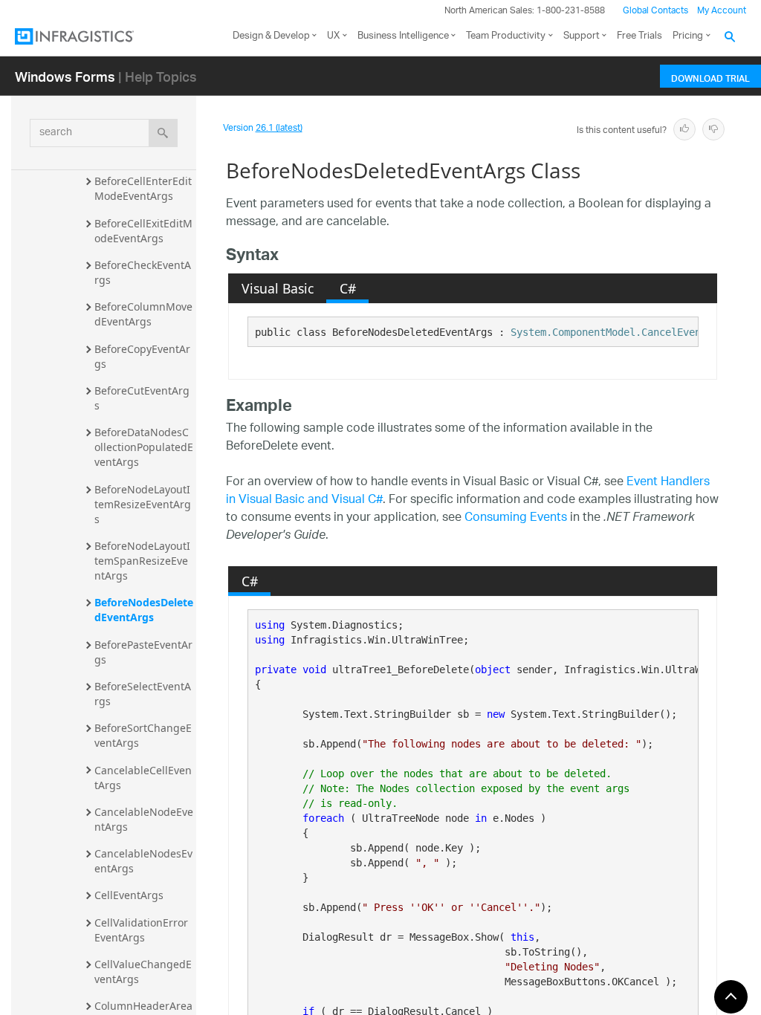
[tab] (277, 288)
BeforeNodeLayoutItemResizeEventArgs (142, 504)
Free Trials (639, 36)
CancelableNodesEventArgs (143, 860)
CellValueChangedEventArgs (143, 971)
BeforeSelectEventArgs (142, 693)
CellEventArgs (128, 895)
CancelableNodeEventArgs (143, 819)
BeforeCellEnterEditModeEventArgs (143, 188)
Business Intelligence (403, 36)
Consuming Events (515, 518)
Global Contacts (655, 11)
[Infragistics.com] (89, 36)
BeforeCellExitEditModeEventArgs (143, 230)
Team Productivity (505, 36)
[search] (163, 133)
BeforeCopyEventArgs (142, 356)
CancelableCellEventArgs (143, 777)
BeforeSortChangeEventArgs (143, 735)
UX (333, 36)
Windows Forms (65, 76)
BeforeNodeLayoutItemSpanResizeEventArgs (142, 561)
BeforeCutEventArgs (142, 397)
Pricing (688, 36)
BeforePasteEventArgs (143, 652)
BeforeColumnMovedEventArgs (143, 313)
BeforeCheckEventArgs (142, 272)
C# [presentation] (348, 288)
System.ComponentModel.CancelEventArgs (621, 332)
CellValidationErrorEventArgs (141, 929)
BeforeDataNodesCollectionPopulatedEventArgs (143, 447)
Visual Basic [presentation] (278, 288)
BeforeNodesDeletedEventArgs (143, 609)
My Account (721, 11)
